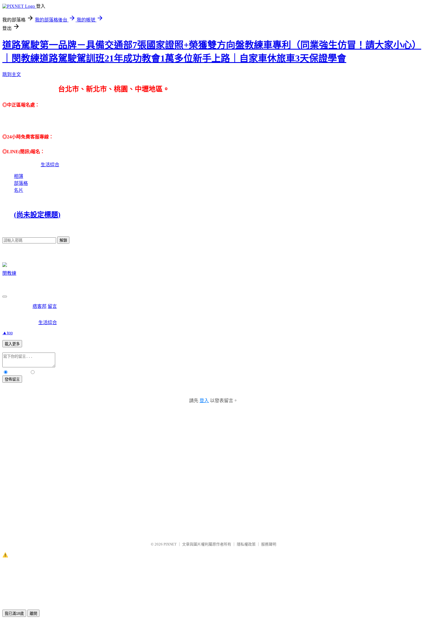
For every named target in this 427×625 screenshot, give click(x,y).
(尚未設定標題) (37, 214)
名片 (18, 190)
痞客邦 (39, 306)
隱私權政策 (246, 544)
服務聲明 (268, 544)
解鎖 (63, 240)
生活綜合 (50, 164)
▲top (7, 332)
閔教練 (9, 273)
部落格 (21, 183)
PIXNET (170, 544)
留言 (52, 306)
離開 (33, 613)
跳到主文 (11, 74)
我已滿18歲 (14, 613)
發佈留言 (12, 379)
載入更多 (12, 344)
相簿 (18, 176)
